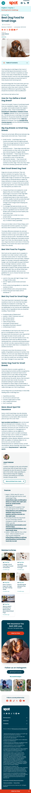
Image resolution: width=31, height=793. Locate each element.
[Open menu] (3, 3)
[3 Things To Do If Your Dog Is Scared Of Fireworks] (8, 562)
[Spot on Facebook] (7, 701)
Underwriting (26, 0)
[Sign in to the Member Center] (21, 3)
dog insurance (13, 447)
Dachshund (5, 111)
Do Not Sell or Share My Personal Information (13, 780)
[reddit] (10, 30)
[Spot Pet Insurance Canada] (6, 709)
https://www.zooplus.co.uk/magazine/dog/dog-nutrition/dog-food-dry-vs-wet (16, 539)
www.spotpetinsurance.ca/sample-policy (13, 767)
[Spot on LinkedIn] (10, 701)
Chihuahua (13, 111)
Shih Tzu (24, 119)
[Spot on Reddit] (20, 701)
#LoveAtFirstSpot (15, 676)
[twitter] (7, 30)
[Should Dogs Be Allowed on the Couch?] (22, 583)
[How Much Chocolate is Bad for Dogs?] (22, 562)
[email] (14, 30)
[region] (15, 685)
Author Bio (4, 36)
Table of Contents (12, 63)
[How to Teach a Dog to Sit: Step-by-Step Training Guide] (8, 583)
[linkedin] (5, 30)
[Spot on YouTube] (24, 701)
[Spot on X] (17, 701)
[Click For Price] (27, 3)
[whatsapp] (12, 30)
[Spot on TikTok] (14, 701)
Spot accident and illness (10, 422)
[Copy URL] (17, 30)
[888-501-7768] (24, 3)
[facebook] (2, 30)
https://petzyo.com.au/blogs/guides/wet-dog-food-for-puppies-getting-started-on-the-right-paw (16, 513)
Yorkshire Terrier (22, 111)
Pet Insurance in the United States (19, 728)
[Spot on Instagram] (4, 713)
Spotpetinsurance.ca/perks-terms (14, 751)
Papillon (6, 113)
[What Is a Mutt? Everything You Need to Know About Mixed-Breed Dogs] (8, 606)
